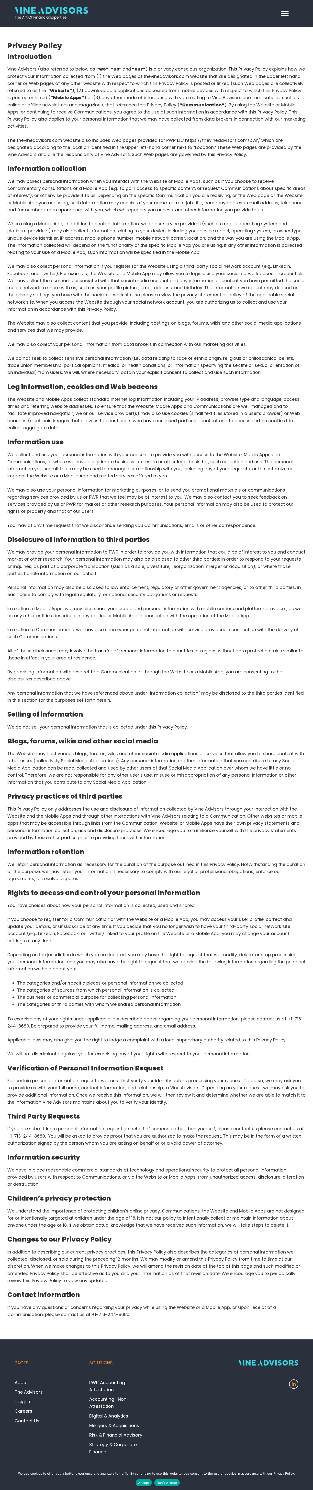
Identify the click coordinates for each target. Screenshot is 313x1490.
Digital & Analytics (108, 1416)
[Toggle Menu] (285, 13)
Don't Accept (167, 1483)
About (21, 1382)
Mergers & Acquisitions (114, 1425)
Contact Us (27, 1421)
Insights (23, 1401)
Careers (23, 1411)
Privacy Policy (283, 1473)
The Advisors (29, 1392)
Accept (143, 1483)
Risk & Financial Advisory (115, 1435)
